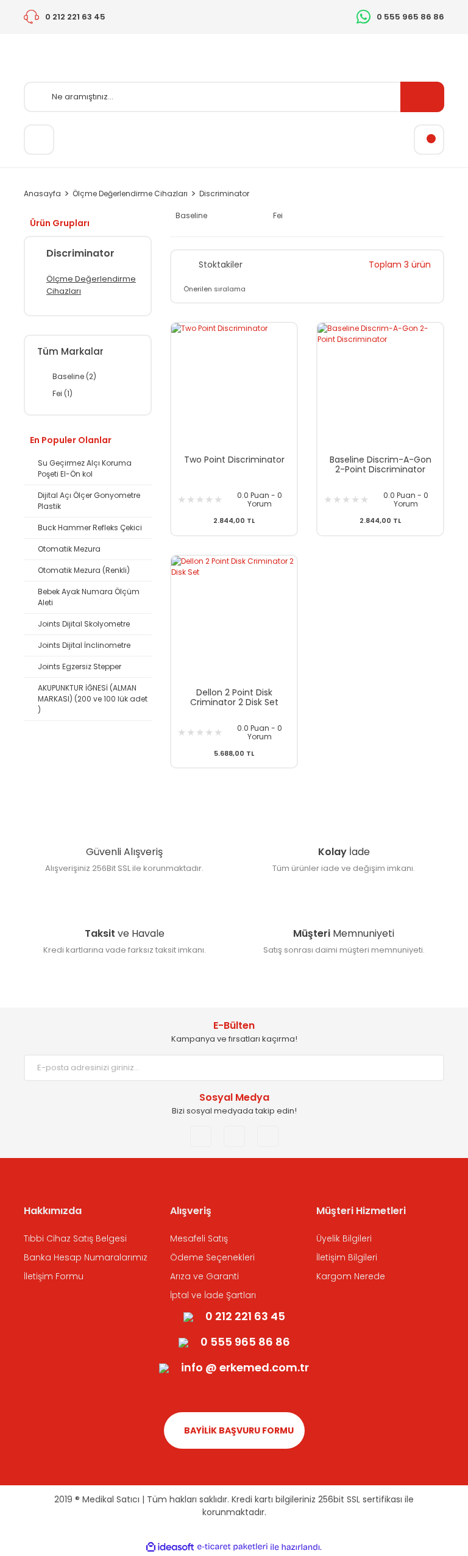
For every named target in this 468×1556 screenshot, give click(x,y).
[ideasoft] (170, 1547)
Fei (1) (62, 393)
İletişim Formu (53, 1276)
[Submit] (426, 1068)
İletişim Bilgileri (346, 1257)
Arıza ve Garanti (204, 1276)
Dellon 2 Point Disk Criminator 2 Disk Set (234, 697)
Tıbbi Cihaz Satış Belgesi (75, 1238)
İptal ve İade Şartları (213, 1295)
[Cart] (429, 139)
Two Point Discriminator (234, 460)
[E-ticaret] (232, 1546)
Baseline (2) (74, 376)
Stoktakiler (221, 264)
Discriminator (224, 193)
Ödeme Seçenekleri (212, 1257)
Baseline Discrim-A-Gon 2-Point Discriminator (380, 464)
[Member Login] (39, 139)
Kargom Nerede (350, 1276)
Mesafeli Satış (199, 1238)
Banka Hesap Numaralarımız (85, 1257)
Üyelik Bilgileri (344, 1238)
